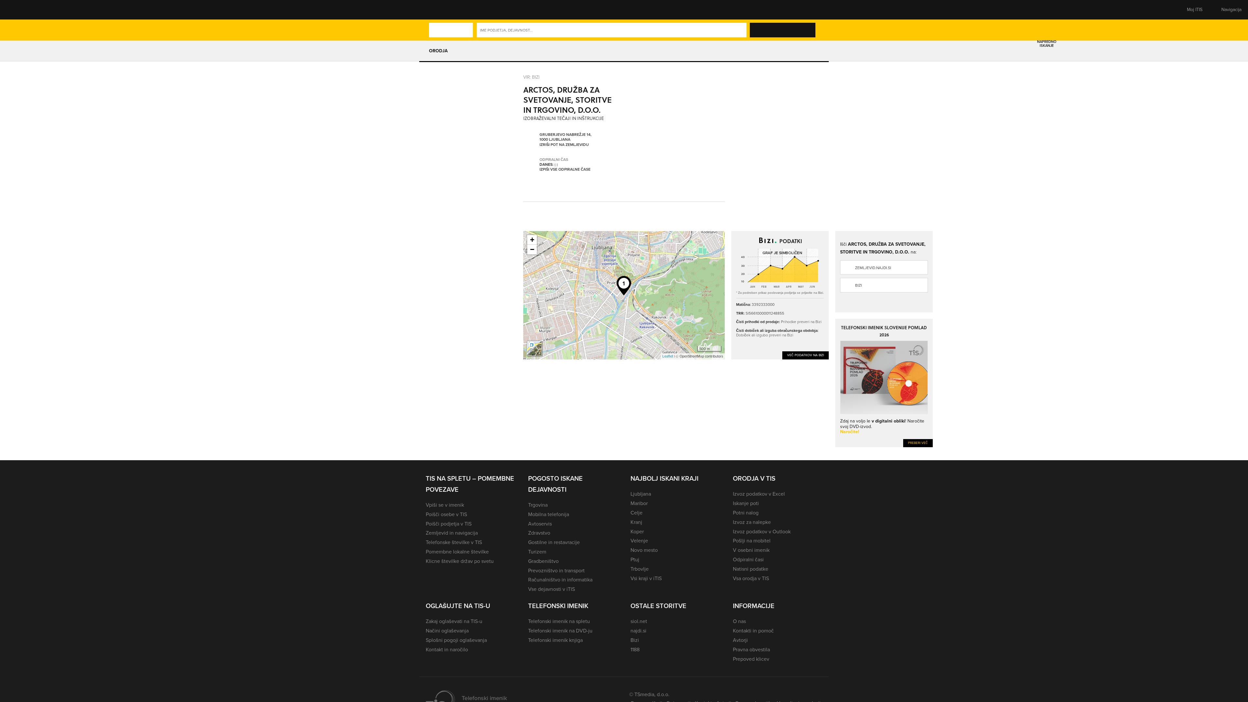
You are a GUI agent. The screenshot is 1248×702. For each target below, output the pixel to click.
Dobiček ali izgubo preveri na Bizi (764, 335)
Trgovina (538, 505)
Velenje (639, 540)
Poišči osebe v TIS (446, 514)
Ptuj (634, 559)
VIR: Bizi (531, 77)
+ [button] (532, 240)
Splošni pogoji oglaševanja (456, 640)
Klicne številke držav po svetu (460, 561)
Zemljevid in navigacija (452, 533)
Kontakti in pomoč (753, 630)
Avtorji (740, 640)
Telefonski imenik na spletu (559, 621)
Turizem (537, 551)
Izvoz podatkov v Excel (759, 494)
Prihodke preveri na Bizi (801, 321)
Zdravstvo (539, 533)
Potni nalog (746, 512)
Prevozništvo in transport (556, 570)
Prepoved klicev (751, 659)
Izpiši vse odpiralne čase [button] (565, 169)
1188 (635, 649)
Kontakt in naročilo (447, 649)
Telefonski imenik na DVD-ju (560, 630)
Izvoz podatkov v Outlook (762, 531)
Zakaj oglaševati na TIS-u (454, 621)
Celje (636, 512)
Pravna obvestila (751, 649)
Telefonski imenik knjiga (555, 640)
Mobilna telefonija (548, 514)
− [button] (532, 249)
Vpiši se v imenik (445, 505)
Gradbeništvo (543, 561)
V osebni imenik (751, 550)
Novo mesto (644, 550)
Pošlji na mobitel (752, 540)
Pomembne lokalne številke (457, 551)
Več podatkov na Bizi (805, 355)
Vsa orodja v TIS (751, 578)
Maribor (639, 503)
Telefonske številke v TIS (454, 542)
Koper (637, 531)
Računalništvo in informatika (560, 579)
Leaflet (667, 356)
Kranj (636, 522)
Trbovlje (639, 569)
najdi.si (638, 630)
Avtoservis (540, 523)
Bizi (858, 285)
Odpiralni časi (748, 559)
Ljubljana (640, 494)
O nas (739, 621)
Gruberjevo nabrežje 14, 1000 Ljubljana (566, 137)
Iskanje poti (746, 503)
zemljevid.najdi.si (873, 268)
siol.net (638, 621)
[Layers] (534, 348)
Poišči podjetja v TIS (449, 523)
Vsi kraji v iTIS (646, 578)
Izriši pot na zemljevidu (564, 145)
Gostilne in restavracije (554, 542)
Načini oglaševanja (447, 630)
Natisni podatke (750, 569)
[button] (437, 10)
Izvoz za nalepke (752, 522)
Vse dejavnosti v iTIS (551, 589)
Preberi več (918, 442)
